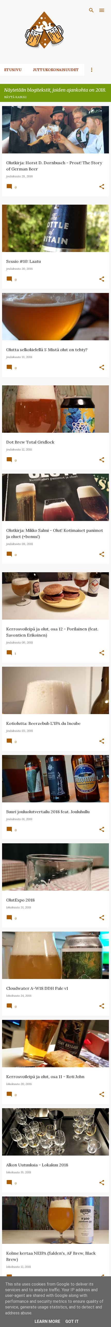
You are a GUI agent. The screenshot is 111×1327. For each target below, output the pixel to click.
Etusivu (12, 69)
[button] (102, 187)
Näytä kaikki (15, 97)
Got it (72, 1321)
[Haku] (91, 10)
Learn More (47, 1321)
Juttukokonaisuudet (56, 69)
